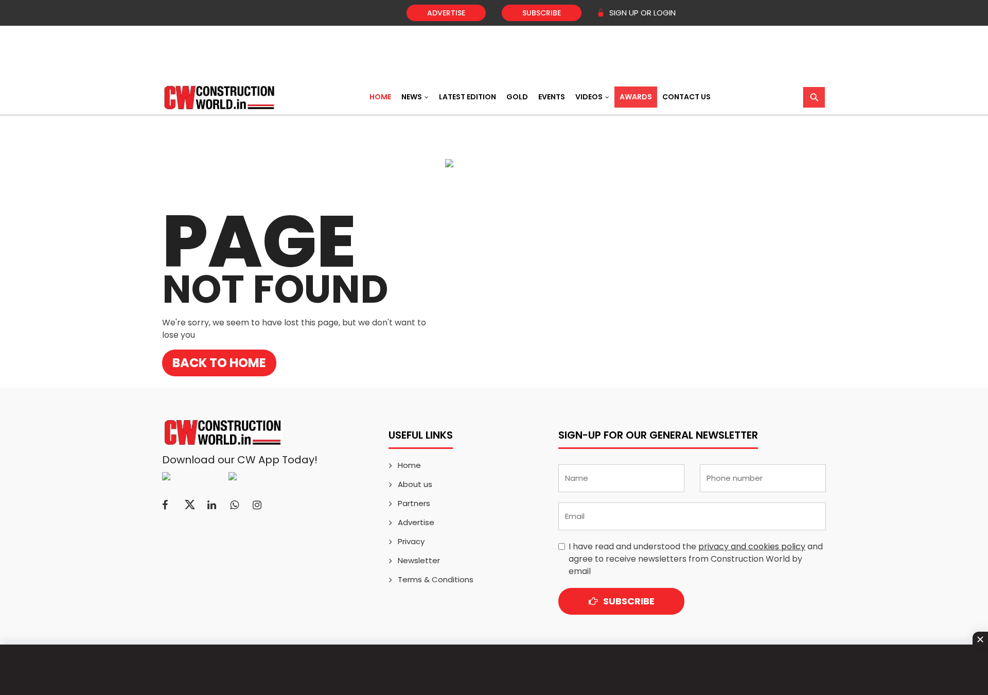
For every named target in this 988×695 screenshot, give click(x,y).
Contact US (686, 97)
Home (380, 97)
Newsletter (419, 560)
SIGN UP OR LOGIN (641, 12)
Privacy (411, 541)
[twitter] (190, 505)
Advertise (446, 13)
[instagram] (257, 505)
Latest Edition (467, 97)
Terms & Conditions (435, 579)
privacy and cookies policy (751, 546)
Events (551, 97)
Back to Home (219, 362)
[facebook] (165, 505)
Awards (636, 97)
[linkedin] (211, 505)
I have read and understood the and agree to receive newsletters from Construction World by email (696, 559)
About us (415, 484)
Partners (414, 503)
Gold (517, 97)
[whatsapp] (234, 505)
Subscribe (541, 13)
